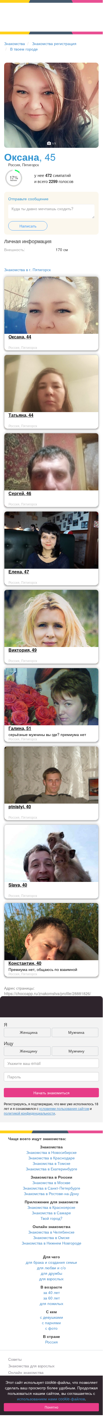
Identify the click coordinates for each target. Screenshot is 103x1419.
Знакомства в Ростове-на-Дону (51, 1193)
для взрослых (51, 1278)
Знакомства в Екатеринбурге (51, 1168)
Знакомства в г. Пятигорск (27, 269)
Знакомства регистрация (54, 43)
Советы (15, 1359)
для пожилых (51, 1303)
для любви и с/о (51, 1267)
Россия (51, 1342)
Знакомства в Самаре (51, 1212)
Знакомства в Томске (51, 1163)
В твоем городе (24, 49)
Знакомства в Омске (51, 1237)
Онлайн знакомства (26, 1372)
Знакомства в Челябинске (51, 1232)
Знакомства (14, 43)
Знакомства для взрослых (31, 1365)
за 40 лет (51, 1292)
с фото (51, 1328)
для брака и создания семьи (51, 1262)
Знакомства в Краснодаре (51, 1157)
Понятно (51, 1407)
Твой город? (51, 1218)
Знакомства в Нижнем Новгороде (51, 1243)
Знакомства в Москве (51, 1182)
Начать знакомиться (51, 1092)
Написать (27, 226)
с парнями (51, 1322)
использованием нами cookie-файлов (51, 1398)
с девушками (51, 1317)
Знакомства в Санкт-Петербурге (51, 1188)
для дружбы (51, 1273)
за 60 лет (51, 1298)
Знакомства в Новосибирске (51, 1152)
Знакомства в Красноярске (51, 1207)
